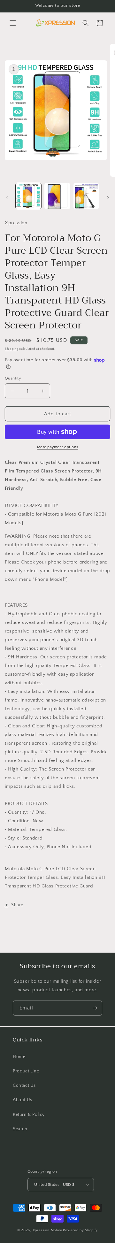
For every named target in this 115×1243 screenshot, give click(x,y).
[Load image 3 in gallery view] (86, 196)
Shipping (12, 349)
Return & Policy (29, 1114)
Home (19, 1056)
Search (20, 1129)
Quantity (13, 378)
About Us (22, 1099)
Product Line (26, 1071)
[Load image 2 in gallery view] (57, 196)
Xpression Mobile (47, 1230)
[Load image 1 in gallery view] (28, 196)
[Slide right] (108, 198)
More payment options (57, 447)
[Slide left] (7, 198)
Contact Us (24, 1085)
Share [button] (17, 905)
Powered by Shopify (80, 1230)
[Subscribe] (95, 1008)
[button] (13, 23)
